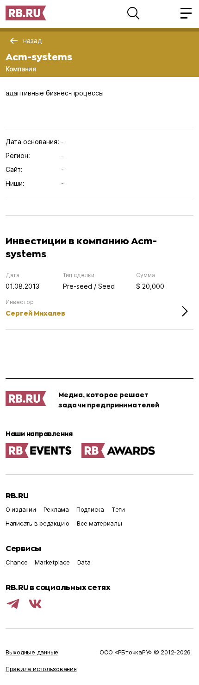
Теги (118, 509)
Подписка (90, 509)
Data (84, 562)
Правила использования (41, 668)
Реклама (56, 509)
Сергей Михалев (35, 313)
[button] (133, 13)
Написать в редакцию (37, 523)
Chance (16, 562)
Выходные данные (32, 652)
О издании (21, 509)
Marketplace (52, 562)
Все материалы (99, 523)
